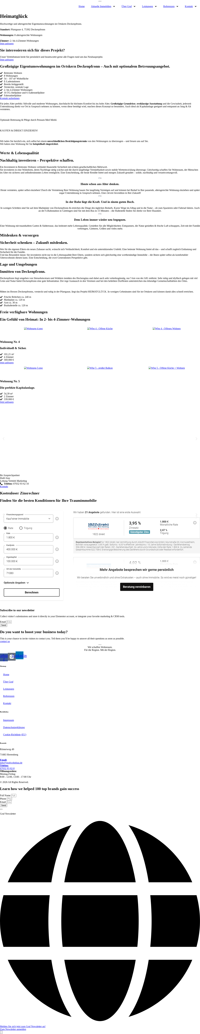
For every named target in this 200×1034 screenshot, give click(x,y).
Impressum (8, 720)
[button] (3, 517)
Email (3, 621)
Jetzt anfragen (7, 59)
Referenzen (169, 6)
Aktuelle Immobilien (101, 6)
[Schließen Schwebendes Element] (1, 809)
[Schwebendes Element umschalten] (1, 1032)
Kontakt (189, 6)
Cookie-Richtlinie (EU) (14, 734)
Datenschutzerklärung (14, 727)
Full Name (5, 795)
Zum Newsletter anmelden (13, 1029)
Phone (3, 798)
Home (82, 6)
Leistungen (147, 6)
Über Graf (127, 6)
